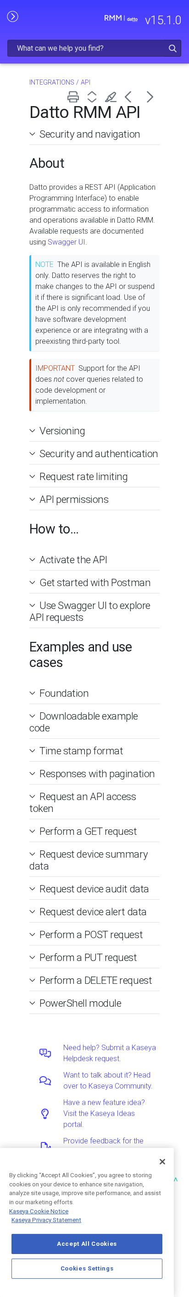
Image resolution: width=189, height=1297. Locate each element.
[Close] (162, 1162)
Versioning (62, 431)
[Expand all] (93, 96)
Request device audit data (94, 889)
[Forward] (150, 96)
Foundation (64, 693)
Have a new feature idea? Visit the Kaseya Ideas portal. (104, 1113)
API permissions (73, 499)
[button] (172, 48)
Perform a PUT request (88, 957)
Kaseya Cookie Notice (38, 1211)
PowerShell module (80, 1003)
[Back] (131, 96)
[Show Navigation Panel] (12, 16)
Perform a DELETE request (95, 980)
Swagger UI (66, 242)
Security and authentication (98, 453)
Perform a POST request (91, 934)
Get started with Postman (94, 582)
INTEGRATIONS (51, 82)
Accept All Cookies (87, 1243)
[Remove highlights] (112, 96)
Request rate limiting (83, 476)
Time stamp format (81, 751)
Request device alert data (93, 912)
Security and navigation (89, 134)
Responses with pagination (97, 773)
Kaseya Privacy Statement (46, 1220)
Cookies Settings (87, 1268)
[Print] (75, 96)
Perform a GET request (88, 831)
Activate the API (73, 560)
